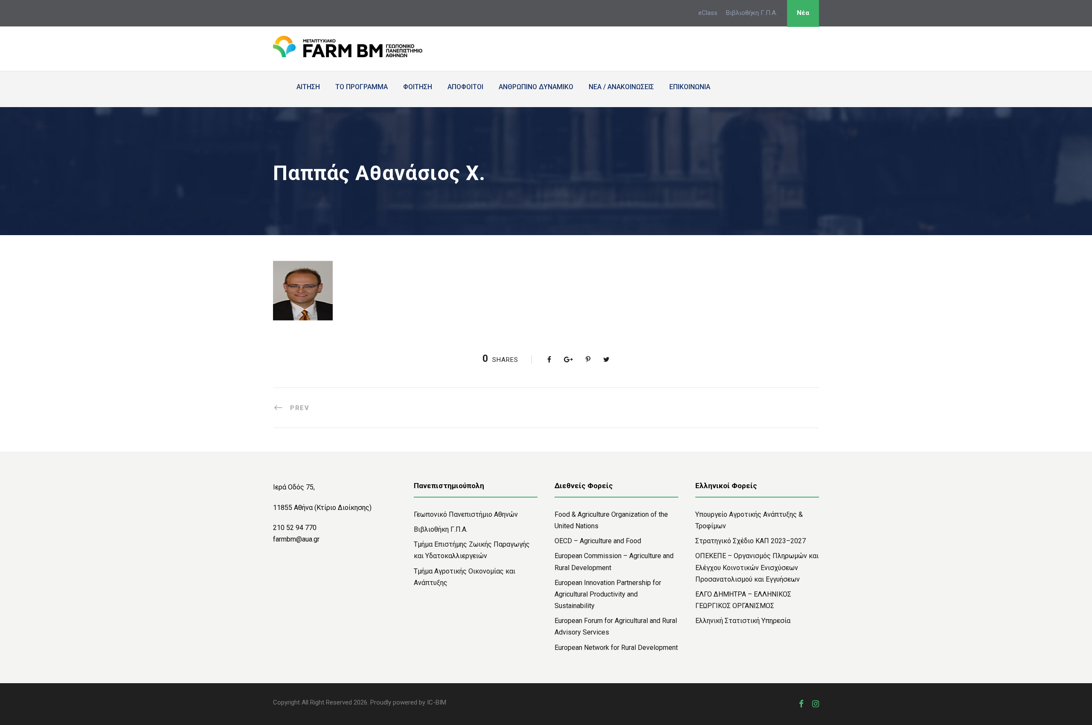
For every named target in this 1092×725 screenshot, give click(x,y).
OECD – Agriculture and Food (598, 541)
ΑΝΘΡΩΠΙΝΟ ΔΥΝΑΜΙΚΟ (536, 87)
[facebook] (801, 704)
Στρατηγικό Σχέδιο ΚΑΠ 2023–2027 (750, 541)
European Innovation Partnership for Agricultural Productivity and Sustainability (608, 594)
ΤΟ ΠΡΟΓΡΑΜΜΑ (361, 87)
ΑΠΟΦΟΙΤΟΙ (465, 87)
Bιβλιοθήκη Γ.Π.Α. (441, 529)
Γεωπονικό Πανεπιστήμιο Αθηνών (466, 514)
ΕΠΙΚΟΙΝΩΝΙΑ (689, 87)
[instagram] (815, 704)
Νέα (803, 13)
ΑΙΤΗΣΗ (308, 87)
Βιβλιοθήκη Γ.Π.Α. (751, 13)
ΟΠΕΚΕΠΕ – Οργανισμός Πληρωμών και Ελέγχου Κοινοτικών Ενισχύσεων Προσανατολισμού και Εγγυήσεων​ (757, 567)
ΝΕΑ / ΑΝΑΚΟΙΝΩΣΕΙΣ (621, 87)
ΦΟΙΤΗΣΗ (417, 87)
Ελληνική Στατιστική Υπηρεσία (742, 621)
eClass (707, 13)
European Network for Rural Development (616, 647)
